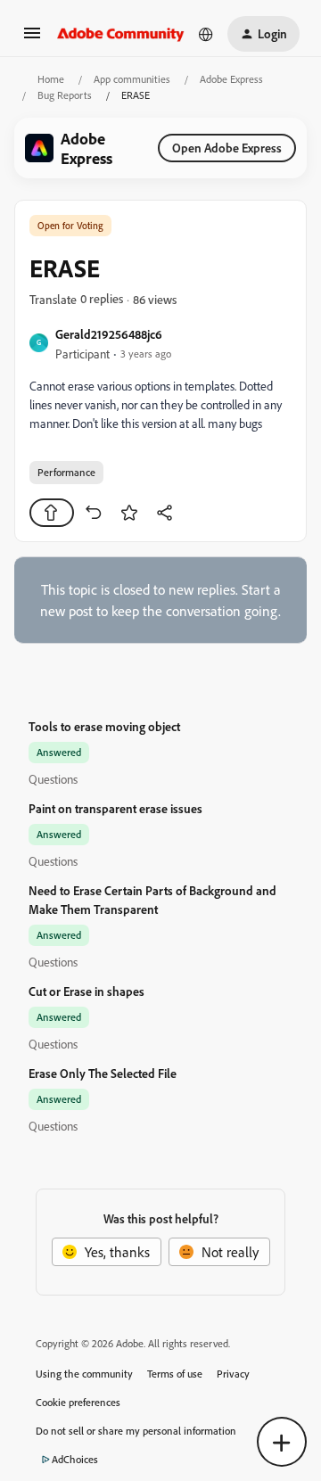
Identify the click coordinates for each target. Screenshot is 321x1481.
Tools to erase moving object (104, 726)
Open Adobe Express (227, 147)
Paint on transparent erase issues (115, 808)
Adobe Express (231, 79)
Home (50, 79)
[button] (32, 38)
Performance (66, 472)
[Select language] (206, 34)
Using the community (84, 1373)
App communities (132, 79)
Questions (53, 778)
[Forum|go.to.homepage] (121, 33)
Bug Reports (64, 95)
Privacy (233, 1373)
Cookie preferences (78, 1402)
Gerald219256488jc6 (108, 333)
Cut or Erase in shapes (86, 991)
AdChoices (75, 1459)
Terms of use (174, 1373)
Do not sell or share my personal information (136, 1430)
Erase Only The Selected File (103, 1073)
